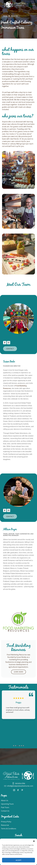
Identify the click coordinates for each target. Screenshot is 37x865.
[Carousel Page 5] (21, 745)
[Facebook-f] (4, 342)
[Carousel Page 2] (15, 745)
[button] (34, 841)
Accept (18, 860)
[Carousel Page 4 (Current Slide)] (19, 745)
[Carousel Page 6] (23, 745)
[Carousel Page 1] (13, 745)
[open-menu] (33, 4)
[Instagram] (8, 342)
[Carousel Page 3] (17, 745)
